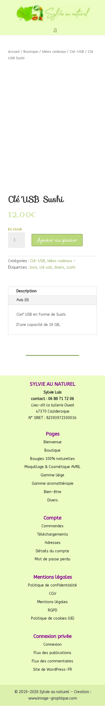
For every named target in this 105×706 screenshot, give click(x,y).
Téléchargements (52, 534)
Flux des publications (52, 653)
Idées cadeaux (54, 52)
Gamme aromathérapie (53, 483)
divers (59, 267)
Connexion (52, 644)
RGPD (52, 610)
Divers (52, 500)
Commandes (52, 526)
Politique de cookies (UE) (52, 618)
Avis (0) (22, 300)
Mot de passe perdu (52, 559)
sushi (70, 267)
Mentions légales (52, 602)
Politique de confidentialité (52, 585)
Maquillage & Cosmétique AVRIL (52, 467)
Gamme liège (52, 475)
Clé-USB (77, 52)
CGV (52, 593)
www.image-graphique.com (52, 698)
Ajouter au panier (57, 240)
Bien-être (52, 492)
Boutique (30, 52)
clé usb (45, 267)
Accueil (14, 52)
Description (26, 291)
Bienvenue (53, 442)
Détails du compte (52, 551)
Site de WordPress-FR (52, 669)
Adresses (53, 542)
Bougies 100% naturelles (52, 458)
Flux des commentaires (52, 661)
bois (33, 267)
